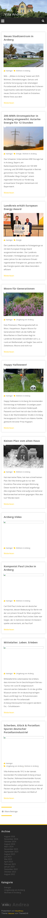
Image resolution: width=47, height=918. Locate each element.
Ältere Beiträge (11, 811)
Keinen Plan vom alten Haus (22, 440)
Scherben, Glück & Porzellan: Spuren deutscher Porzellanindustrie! (22, 729)
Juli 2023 (7, 856)
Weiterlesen (9, 103)
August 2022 (9, 874)
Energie (19, 154)
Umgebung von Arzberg (25, 320)
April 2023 (8, 861)
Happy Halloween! (15, 364)
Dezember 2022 (11, 869)
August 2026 (9, 836)
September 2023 (11, 851)
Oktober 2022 (10, 871)
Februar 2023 (10, 864)
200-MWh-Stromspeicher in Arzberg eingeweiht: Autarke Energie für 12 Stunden (22, 119)
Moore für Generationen (19, 288)
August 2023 (9, 854)
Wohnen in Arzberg (23, 71)
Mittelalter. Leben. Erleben (21, 642)
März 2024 (8, 846)
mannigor (9, 71)
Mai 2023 (8, 859)
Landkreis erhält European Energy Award (21, 207)
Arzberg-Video (13, 517)
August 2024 (9, 844)
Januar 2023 (9, 866)
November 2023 (11, 849)
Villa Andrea (14, 14)
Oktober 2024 (10, 841)
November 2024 (11, 839)
